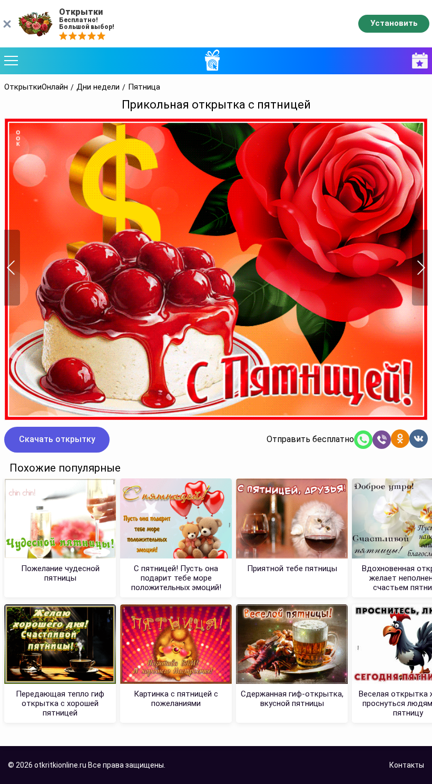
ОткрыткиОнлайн (36, 87)
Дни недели (98, 87)
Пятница (144, 87)
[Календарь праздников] (417, 61)
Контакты (406, 765)
